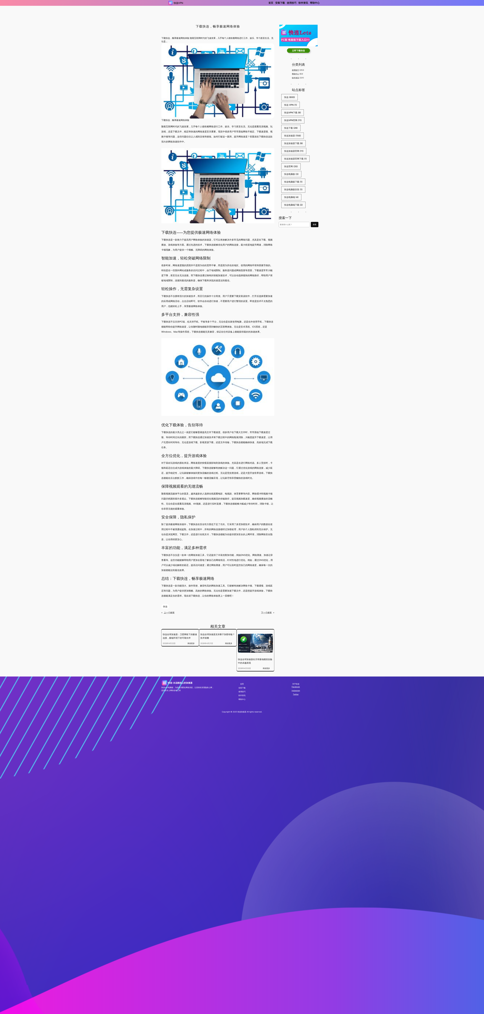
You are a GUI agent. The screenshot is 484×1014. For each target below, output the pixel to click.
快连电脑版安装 (293, 189)
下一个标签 (266, 612)
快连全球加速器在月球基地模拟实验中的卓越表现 (255, 661)
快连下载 (291, 128)
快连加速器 (292, 135)
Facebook (296, 687)
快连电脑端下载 (293, 205)
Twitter (296, 694)
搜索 (314, 224)
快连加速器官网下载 (295, 158)
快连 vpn (290, 105)
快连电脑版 (291, 174)
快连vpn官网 (292, 120)
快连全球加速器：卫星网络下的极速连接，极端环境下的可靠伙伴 (180, 636)
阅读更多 (192, 643)
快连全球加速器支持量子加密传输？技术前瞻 (217, 636)
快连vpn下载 (292, 112)
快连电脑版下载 (293, 182)
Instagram (296, 690)
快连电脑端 (291, 197)
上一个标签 (169, 612)
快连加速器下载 (293, 143)
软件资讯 (295, 78)
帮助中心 (295, 74)
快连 (165, 606)
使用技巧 (295, 70)
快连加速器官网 (293, 151)
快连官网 (291, 166)
